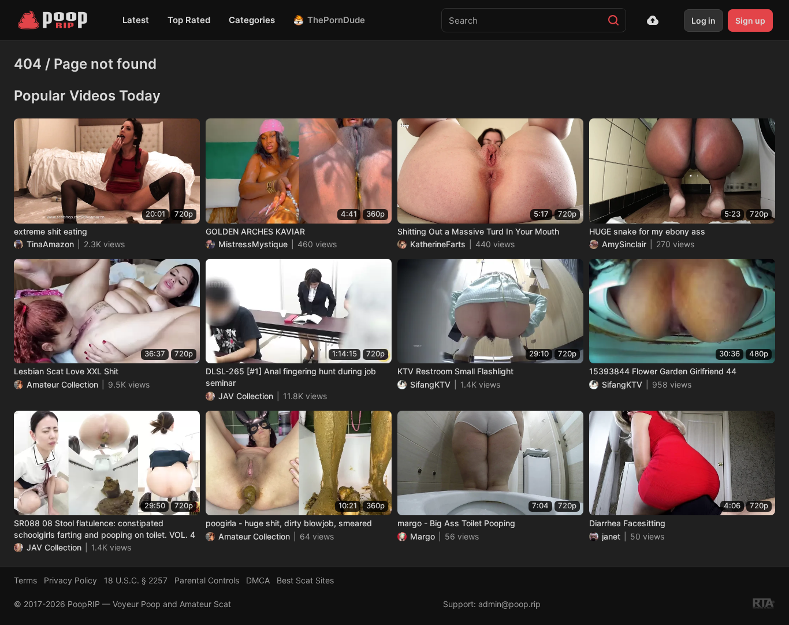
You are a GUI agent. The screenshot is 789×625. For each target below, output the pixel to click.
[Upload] (652, 20)
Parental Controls (206, 580)
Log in (703, 20)
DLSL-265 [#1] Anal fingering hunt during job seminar (291, 377)
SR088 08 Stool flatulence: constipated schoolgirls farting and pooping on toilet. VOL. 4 (104, 529)
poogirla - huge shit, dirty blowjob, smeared (289, 523)
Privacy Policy (70, 580)
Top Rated (189, 19)
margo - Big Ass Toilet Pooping (456, 523)
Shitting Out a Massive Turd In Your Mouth (478, 231)
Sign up (750, 20)
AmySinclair (624, 244)
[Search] (613, 20)
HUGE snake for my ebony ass (647, 231)
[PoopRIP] (53, 20)
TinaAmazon (50, 244)
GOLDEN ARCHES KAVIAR (255, 231)
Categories (252, 19)
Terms (25, 580)
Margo (422, 536)
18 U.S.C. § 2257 (136, 580)
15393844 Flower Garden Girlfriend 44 (662, 371)
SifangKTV (430, 384)
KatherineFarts (438, 244)
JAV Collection (245, 396)
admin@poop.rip (509, 604)
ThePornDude (336, 19)
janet (611, 536)
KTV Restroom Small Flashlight (455, 371)
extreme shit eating (50, 231)
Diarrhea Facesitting (627, 523)
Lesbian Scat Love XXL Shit (66, 371)
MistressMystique (253, 244)
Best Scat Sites (305, 580)
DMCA (258, 580)
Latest (135, 19)
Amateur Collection (62, 384)
